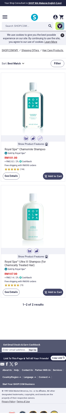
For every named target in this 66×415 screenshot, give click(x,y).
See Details (10, 177)
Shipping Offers (30, 50)
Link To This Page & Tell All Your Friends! (26, 358)
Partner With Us (43, 370)
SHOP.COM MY (10, 50)
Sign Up (32, 350)
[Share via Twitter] (11, 364)
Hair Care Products (53, 50)
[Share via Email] (2, 365)
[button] (12, 377)
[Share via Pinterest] (16, 364)
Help (16, 370)
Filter (57, 63)
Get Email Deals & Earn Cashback (21, 344)
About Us (7, 370)
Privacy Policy (8, 401)
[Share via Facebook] (7, 364)
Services (57, 370)
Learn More (51, 41)
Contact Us (27, 370)
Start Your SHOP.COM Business (18, 384)
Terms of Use (23, 401)
